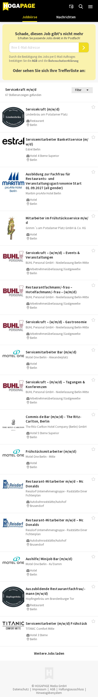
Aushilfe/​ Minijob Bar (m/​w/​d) (49, 559)
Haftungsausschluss (71, 689)
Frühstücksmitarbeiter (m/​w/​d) (51, 451)
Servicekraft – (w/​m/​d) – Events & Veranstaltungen (53, 255)
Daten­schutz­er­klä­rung (63, 61)
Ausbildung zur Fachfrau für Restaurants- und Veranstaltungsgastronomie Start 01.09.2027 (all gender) (54, 181)
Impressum (39, 689)
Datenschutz (21, 689)
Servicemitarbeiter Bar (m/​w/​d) (51, 352)
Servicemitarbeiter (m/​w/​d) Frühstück (56, 623)
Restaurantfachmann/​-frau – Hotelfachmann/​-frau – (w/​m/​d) (51, 289)
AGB (34, 61)
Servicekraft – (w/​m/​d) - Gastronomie (56, 322)
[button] (90, 6)
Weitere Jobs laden (49, 653)
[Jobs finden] (81, 6)
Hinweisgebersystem (49, 693)
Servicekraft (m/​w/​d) (42, 109)
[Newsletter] (71, 6)
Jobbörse (29, 17)
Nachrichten (66, 17)
